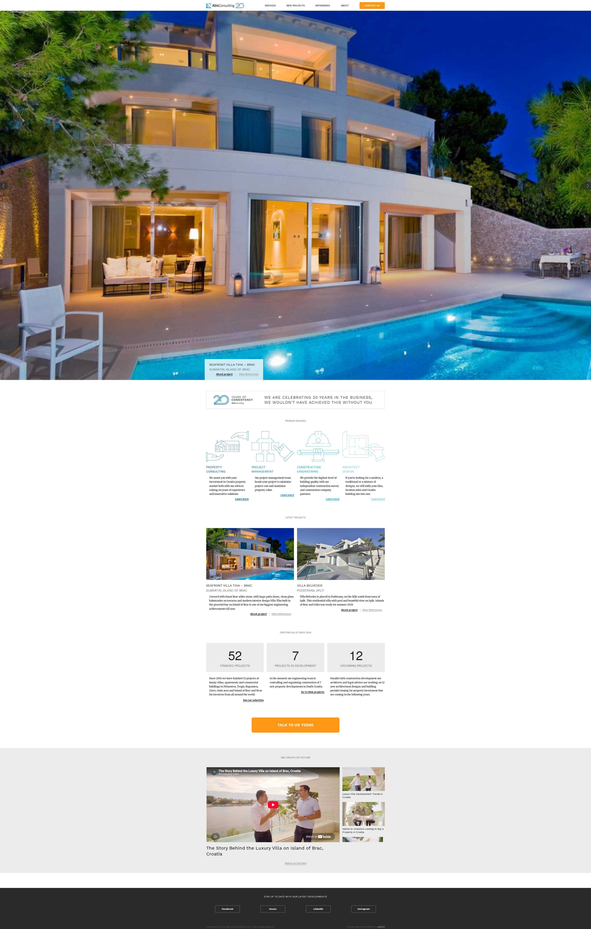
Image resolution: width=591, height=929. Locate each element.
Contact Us (372, 5)
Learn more (242, 499)
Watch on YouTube (295, 863)
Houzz (273, 909)
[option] (295, 195)
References (323, 5)
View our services (248, 374)
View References (281, 614)
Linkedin (318, 909)
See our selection (253, 700)
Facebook (227, 909)
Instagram (364, 909)
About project (258, 614)
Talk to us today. (295, 725)
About (345, 5)
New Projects (296, 5)
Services (270, 5)
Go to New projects (312, 692)
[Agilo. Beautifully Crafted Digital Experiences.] (381, 927)
